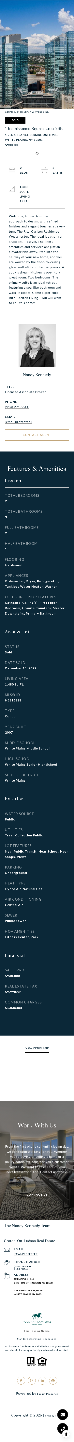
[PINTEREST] (53, 1381)
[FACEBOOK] (21, 1381)
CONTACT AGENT (37, 435)
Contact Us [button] (37, 1194)
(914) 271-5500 (17, 407)
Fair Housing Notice (37, 1330)
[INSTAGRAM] (32, 1381)
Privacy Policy (54, 1415)
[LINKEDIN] (42, 1381)
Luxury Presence (47, 1393)
